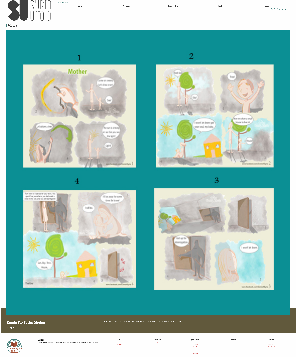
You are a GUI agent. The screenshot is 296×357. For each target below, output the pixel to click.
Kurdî (220, 6)
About (267, 6)
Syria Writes (173, 6)
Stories (79, 6)
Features (126, 6)
